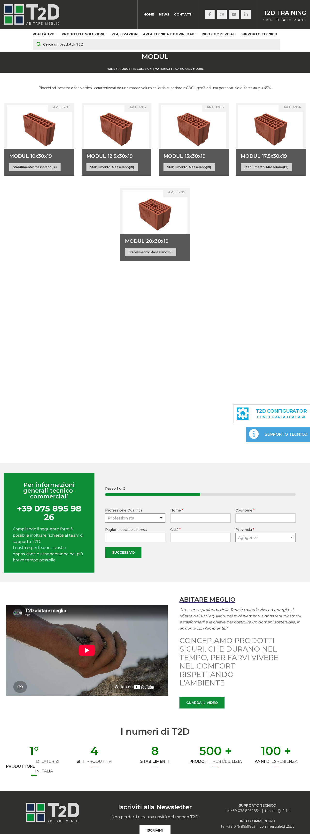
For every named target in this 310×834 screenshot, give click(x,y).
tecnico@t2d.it (277, 811)
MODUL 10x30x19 (30, 156)
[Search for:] (156, 44)
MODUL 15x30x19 (184, 156)
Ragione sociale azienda (126, 529)
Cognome (245, 510)
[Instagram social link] (222, 14)
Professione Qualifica (123, 510)
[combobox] (265, 537)
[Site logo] (31, 14)
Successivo (123, 552)
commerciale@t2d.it (277, 826)
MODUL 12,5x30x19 (109, 156)
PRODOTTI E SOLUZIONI (135, 69)
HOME (111, 69)
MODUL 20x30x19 (147, 241)
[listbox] (135, 518)
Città (175, 529)
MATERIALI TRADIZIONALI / (173, 69)
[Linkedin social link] (246, 14)
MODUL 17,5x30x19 (264, 156)
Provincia (244, 529)
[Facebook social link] (210, 14)
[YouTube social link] (234, 14)
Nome (176, 510)
